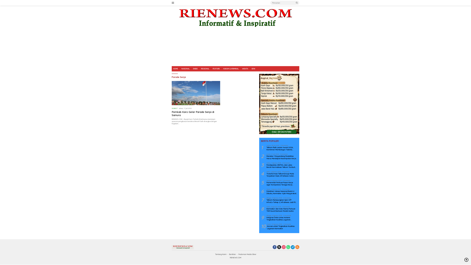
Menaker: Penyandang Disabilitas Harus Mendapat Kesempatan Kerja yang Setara (281, 157)
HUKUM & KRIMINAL (231, 69)
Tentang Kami (220, 254)
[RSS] (297, 247)
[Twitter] (279, 247)
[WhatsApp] (288, 247)
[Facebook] (275, 247)
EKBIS (195, 69)
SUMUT (175, 108)
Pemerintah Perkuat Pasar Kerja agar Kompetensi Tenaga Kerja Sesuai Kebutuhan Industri (280, 183)
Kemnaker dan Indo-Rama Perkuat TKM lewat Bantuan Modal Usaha (281, 210)
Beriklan (232, 254)
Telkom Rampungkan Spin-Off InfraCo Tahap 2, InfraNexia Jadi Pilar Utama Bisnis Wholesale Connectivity (282, 201)
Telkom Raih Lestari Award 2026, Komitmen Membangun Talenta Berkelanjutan (280, 148)
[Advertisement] (235, 48)
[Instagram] (284, 247)
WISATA (245, 69)
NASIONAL (185, 69)
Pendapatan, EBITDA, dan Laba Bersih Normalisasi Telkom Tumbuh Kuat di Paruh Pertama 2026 (281, 166)
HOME (175, 69)
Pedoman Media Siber (247, 254)
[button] (296, 3)
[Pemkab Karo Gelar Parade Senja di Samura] (196, 93)
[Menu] (173, 3)
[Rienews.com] (235, 17)
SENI (253, 69)
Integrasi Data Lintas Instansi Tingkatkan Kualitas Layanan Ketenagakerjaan (278, 218)
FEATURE (216, 69)
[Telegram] (293, 247)
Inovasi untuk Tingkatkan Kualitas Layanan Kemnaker (281, 227)
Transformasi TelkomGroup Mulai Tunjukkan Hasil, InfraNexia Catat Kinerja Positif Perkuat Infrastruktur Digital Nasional (281, 175)
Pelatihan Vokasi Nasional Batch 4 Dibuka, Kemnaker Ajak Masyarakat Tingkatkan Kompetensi (281, 192)
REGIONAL (205, 69)
